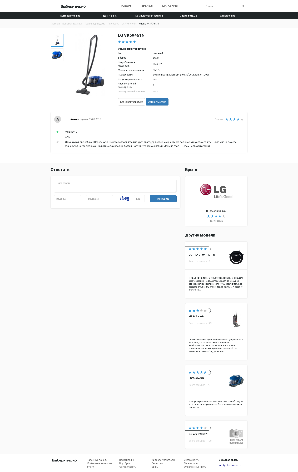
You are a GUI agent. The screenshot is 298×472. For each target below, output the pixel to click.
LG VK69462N (216, 390)
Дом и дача (110, 15)
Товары (126, 5)
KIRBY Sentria (216, 331)
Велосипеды (126, 460)
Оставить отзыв (157, 102)
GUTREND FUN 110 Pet (216, 270)
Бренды (147, 5)
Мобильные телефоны (99, 463)
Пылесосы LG (216, 201)
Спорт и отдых (188, 15)
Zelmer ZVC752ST (216, 435)
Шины (155, 466)
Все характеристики (131, 102)
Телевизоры (191, 463)
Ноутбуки (124, 463)
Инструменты (191, 460)
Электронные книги (195, 466)
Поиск (243, 6)
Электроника (227, 15)
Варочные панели (97, 460)
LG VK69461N (131, 35)
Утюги (90, 466)
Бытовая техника (70, 15)
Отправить (163, 198)
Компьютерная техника (149, 15)
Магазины (170, 5)
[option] (57, 40)
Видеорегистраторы (163, 460)
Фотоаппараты (127, 466)
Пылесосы (157, 463)
